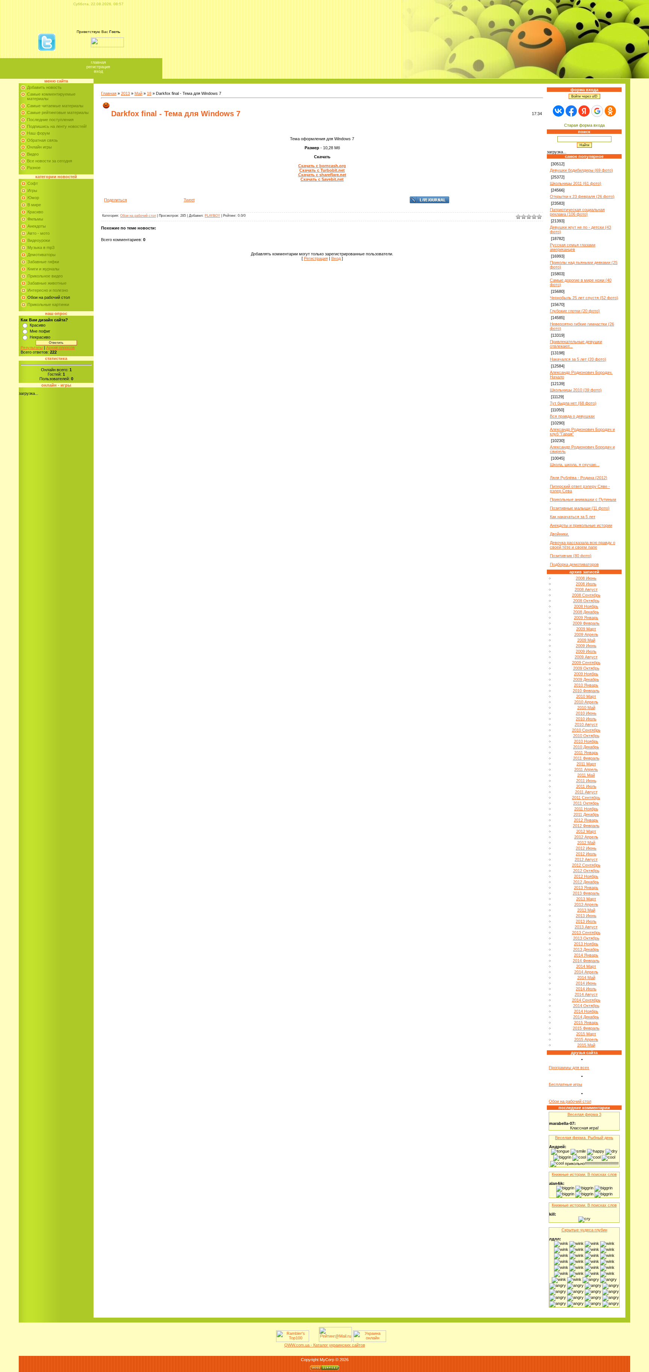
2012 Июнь (586, 848)
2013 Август (586, 927)
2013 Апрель (586, 904)
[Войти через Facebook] (571, 111)
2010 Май (586, 707)
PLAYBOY (212, 215)
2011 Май (586, 775)
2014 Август (586, 994)
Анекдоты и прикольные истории (581, 525)
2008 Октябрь (586, 600)
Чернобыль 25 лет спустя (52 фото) (584, 297)
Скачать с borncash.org (322, 165)
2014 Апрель (586, 972)
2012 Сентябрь (586, 865)
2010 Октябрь (586, 735)
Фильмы (35, 219)
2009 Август (586, 657)
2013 (125, 93)
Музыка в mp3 (40, 247)
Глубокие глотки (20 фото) (575, 311)
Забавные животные (46, 283)
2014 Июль (586, 989)
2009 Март (586, 629)
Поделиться (115, 200)
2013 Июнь (586, 915)
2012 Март (586, 831)
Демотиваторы (41, 254)
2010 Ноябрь (586, 741)
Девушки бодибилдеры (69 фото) (581, 170)
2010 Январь (586, 685)
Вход (98, 71)
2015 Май (586, 1045)
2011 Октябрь (586, 803)
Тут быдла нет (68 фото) (573, 403)
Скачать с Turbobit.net (322, 170)
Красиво (35, 212)
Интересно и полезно (47, 290)
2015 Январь (586, 1022)
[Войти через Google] (597, 111)
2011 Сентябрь (586, 797)
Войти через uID (584, 96)
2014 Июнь (586, 983)
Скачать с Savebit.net (322, 179)
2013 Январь (586, 887)
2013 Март (586, 899)
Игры (32, 190)
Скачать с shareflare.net (322, 174)
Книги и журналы (43, 269)
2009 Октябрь (586, 668)
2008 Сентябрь (586, 595)
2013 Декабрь (586, 949)
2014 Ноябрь (586, 1011)
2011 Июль (586, 786)
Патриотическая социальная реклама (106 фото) (577, 211)
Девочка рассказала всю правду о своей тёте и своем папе (582, 544)
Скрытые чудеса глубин (584, 1230)
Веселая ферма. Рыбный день (584, 1137)
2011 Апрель (586, 769)
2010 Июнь (586, 713)
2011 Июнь (586, 780)
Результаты (32, 347)
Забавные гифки (43, 261)
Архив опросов (60, 347)
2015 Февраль (586, 1028)
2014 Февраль (586, 960)
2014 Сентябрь (586, 1000)
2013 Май (586, 910)
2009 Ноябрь (586, 674)
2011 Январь (586, 752)
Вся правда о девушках (572, 416)
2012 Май (586, 842)
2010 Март (586, 696)
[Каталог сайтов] (313, 1340)
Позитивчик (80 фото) (571, 555)
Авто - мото (38, 233)
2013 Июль (586, 921)
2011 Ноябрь (586, 809)
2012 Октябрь (586, 870)
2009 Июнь (586, 645)
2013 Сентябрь (586, 932)
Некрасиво (40, 337)
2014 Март (586, 966)
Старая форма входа (584, 125)
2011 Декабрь (586, 814)
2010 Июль (586, 719)
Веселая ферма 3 (584, 1114)
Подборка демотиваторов (574, 564)
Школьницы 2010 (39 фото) (576, 390)
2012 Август (586, 859)
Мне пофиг (40, 331)
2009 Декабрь (586, 679)
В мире (34, 204)
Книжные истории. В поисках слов (584, 1174)
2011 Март (586, 764)
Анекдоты (36, 226)
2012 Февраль (586, 825)
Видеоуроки (38, 240)
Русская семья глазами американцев (572, 247)
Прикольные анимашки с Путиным (583, 499)
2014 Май (586, 977)
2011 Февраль (586, 758)
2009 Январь (586, 617)
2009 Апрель (586, 634)
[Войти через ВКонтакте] (558, 111)
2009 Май (586, 640)
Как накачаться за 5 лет (572, 516)
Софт (32, 183)
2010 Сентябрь (586, 730)
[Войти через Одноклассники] (610, 111)
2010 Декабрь (586, 747)
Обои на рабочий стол (48, 297)
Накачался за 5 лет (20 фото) (578, 359)
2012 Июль (586, 854)
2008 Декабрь (586, 612)
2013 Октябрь (586, 938)
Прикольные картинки (48, 304)
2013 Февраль (586, 893)
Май (138, 93)
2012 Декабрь (586, 882)
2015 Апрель (586, 1039)
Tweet (189, 200)
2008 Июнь (586, 578)
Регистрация (98, 66)
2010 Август (586, 724)
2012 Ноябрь (586, 876)
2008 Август (586, 589)
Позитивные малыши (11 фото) (580, 508)
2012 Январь (586, 820)
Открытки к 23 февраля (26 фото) (582, 196)
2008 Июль (586, 584)
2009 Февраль (586, 623)
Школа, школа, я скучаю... (574, 464)
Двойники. (559, 534)
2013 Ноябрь (586, 944)
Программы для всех (569, 1067)
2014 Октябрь (586, 1005)
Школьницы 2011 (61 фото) (575, 183)
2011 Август (586, 792)
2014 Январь (586, 955)
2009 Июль (586, 651)
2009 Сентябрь (586, 662)
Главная (98, 62)
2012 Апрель (586, 837)
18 (149, 93)
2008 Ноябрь (586, 606)
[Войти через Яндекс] (584, 111)
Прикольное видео (45, 276)
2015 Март (586, 1034)
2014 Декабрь (586, 1017)
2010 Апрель (586, 702)
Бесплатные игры (565, 1084)
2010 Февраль (586, 690)
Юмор (33, 197)
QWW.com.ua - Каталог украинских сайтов (324, 1345)
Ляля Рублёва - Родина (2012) (578, 477)
